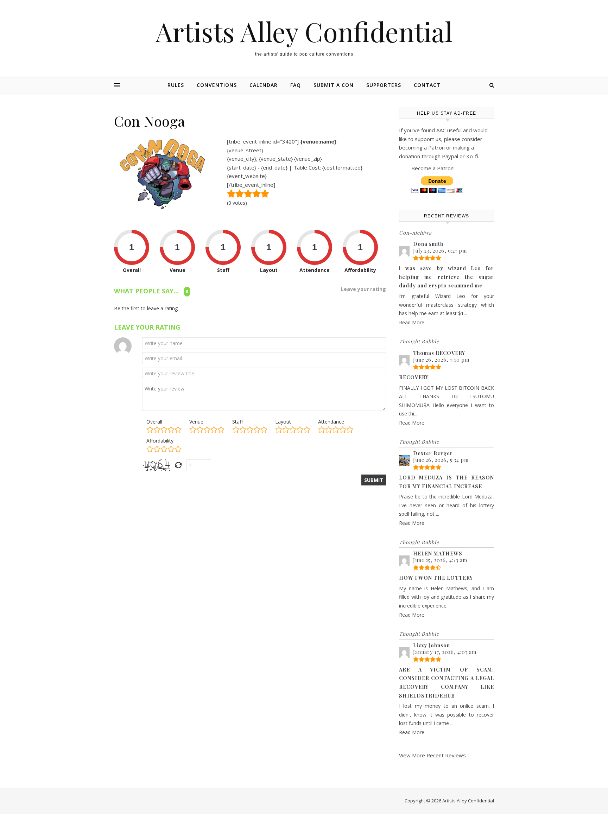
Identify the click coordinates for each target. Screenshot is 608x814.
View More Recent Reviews (432, 755)
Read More (411, 322)
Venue (196, 421)
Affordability (159, 440)
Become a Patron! (433, 168)
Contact (427, 85)
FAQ (295, 85)
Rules (175, 85)
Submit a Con (334, 85)
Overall (154, 421)
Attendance (331, 421)
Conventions (217, 85)
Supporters (383, 85)
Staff (237, 421)
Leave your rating (363, 289)
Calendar (263, 85)
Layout (283, 421)
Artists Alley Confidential (304, 31)
